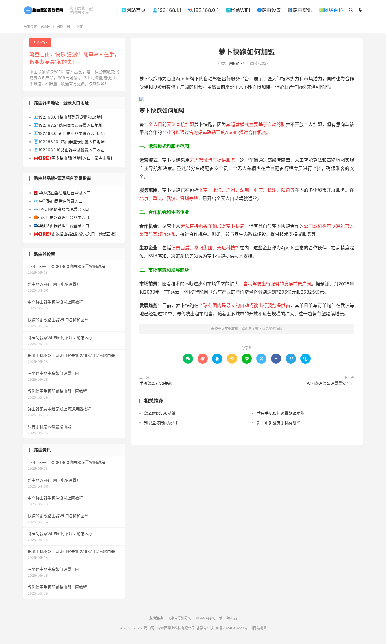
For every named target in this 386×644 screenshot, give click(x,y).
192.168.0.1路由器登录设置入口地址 (68, 117)
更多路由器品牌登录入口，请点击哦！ (76, 233)
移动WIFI (238, 10)
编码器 (232, 618)
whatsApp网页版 (209, 618)
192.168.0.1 (203, 10)
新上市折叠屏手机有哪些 (278, 422)
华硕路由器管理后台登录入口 (61, 225)
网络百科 (331, 10)
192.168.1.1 (167, 10)
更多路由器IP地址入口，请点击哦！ (74, 158)
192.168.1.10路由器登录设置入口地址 (69, 149)
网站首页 (134, 10)
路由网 (43, 10)
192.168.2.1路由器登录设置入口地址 (68, 125)
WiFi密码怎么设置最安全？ (330, 383)
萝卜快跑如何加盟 (246, 52)
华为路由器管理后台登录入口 (62, 192)
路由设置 (269, 10)
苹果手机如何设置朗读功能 (280, 413)
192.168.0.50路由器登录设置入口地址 (70, 133)
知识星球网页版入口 (162, 422)
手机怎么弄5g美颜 (155, 383)
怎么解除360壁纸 (159, 413)
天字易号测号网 (179, 618)
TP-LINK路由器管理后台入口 (61, 209)
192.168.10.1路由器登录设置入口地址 (69, 141)
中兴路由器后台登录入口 (58, 201)
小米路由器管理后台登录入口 (61, 217)
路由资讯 (300, 10)
